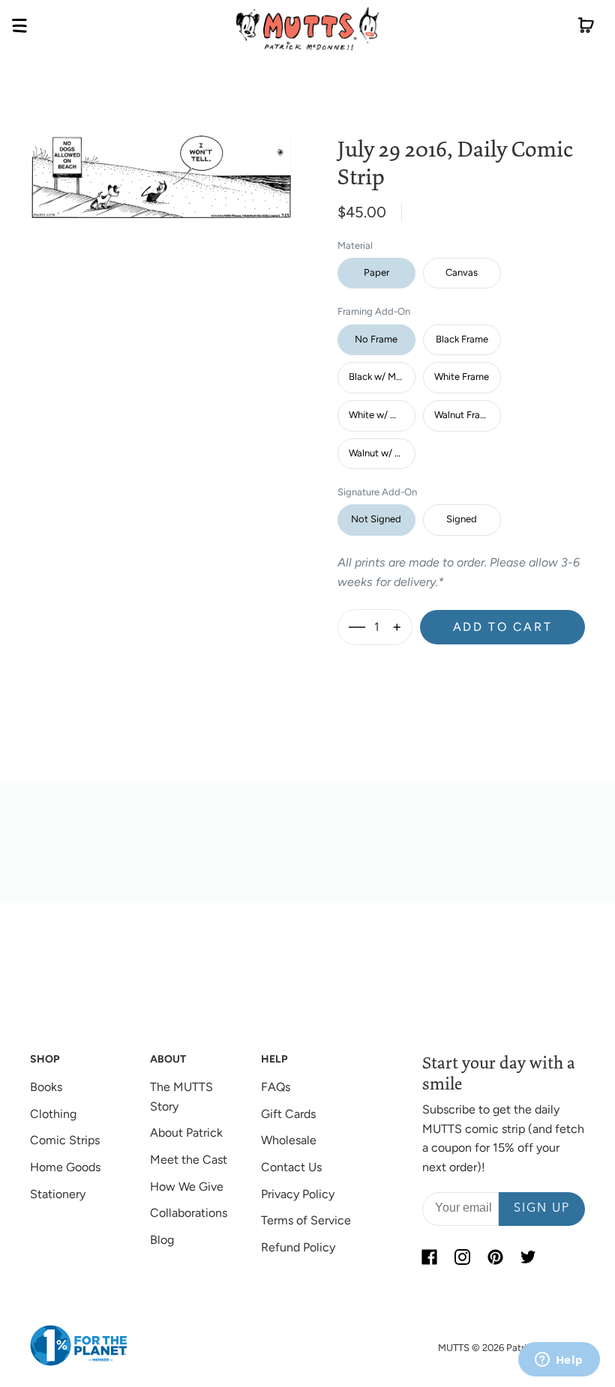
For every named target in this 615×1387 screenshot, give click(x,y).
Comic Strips (65, 1140)
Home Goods (65, 1167)
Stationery (58, 1194)
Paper (376, 272)
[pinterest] (495, 1257)
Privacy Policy (297, 1194)
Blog (162, 1240)
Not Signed (376, 519)
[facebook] (429, 1257)
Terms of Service (306, 1220)
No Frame (376, 339)
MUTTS (454, 1347)
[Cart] (586, 28)
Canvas (462, 272)
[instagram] (462, 1257)
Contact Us (291, 1167)
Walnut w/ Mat (380, 453)
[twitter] (528, 1257)
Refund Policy (298, 1247)
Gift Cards (288, 1114)
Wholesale (288, 1140)
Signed (461, 519)
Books (46, 1087)
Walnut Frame (464, 414)
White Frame (461, 376)
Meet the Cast (188, 1159)
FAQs (275, 1087)
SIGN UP (542, 1209)
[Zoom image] (161, 165)
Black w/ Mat (377, 376)
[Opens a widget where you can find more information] (559, 1361)
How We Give (187, 1186)
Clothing (53, 1114)
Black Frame (462, 339)
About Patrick (186, 1132)
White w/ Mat (378, 414)
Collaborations (188, 1213)
